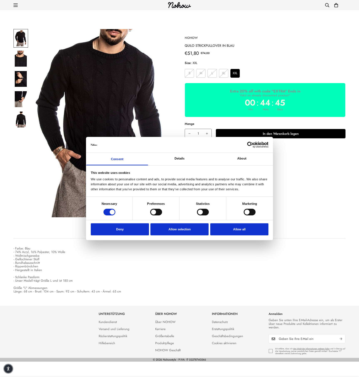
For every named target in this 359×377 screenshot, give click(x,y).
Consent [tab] (117, 159)
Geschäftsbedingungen (227, 336)
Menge (189, 124)
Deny (120, 229)
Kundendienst (108, 322)
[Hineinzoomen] (165, 38)
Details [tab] (180, 158)
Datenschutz (220, 322)
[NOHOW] (179, 5)
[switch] (156, 212)
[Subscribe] (340, 338)
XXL (235, 73)
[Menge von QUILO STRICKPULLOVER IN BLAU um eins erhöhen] (206, 133)
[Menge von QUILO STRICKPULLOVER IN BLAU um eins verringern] (189, 133)
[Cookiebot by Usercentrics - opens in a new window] (250, 145)
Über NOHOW (165, 322)
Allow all (239, 229)
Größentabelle (164, 336)
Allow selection (179, 229)
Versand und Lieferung (114, 329)
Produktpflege (164, 343)
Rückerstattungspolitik (113, 336)
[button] (336, 5)
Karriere (160, 329)
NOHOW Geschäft (168, 350)
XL (223, 73)
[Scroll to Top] (351, 354)
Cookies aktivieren (224, 343)
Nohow (191, 38)
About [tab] (241, 158)
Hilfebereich (107, 343)
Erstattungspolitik (223, 329)
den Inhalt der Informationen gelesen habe (311, 348)
